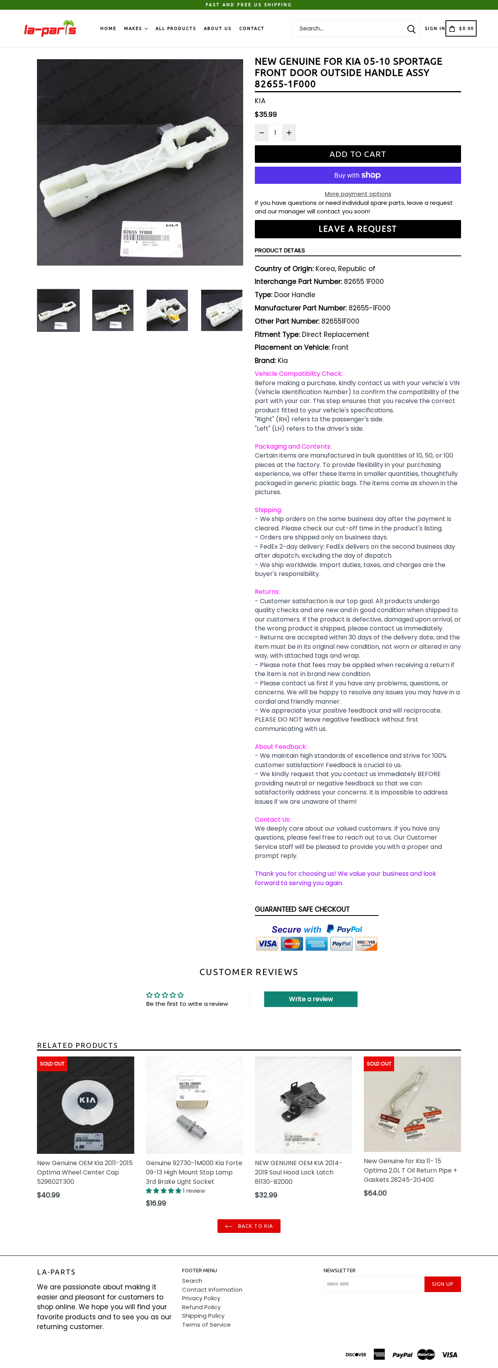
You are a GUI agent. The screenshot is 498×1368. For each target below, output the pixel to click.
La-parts (56, 1272)
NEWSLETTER (340, 1270)
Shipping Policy (203, 1316)
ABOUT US (217, 28)
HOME (108, 28)
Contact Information (212, 1289)
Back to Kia (255, 1226)
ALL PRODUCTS (176, 28)
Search (192, 1280)
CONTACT (252, 28)
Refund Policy (201, 1307)
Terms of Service (206, 1324)
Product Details (280, 250)
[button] (164, 1191)
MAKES (134, 28)
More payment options (358, 194)
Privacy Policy (201, 1298)
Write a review (311, 999)
